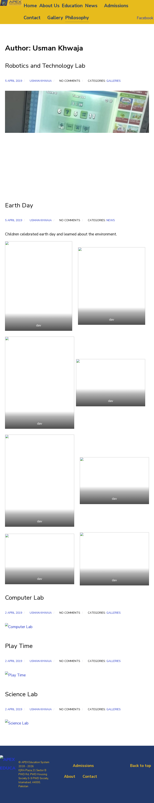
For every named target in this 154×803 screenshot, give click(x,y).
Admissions (83, 765)
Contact (90, 776)
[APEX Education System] (11, 3)
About (69, 776)
